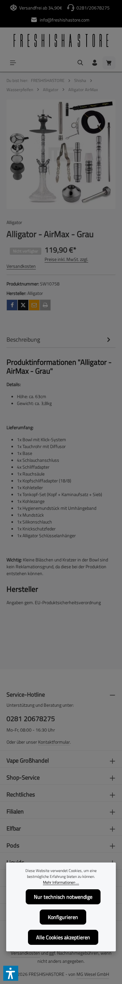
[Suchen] (80, 62)
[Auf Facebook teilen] (12, 305)
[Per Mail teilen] (34, 305)
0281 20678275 (31, 719)
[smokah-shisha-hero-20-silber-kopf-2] (61, 154)
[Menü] (13, 62)
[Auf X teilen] (23, 305)
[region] (61, 154)
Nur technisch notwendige (63, 897)
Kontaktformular (54, 741)
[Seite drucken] (45, 305)
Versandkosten (25, 952)
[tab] (59, 339)
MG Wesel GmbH (92, 974)
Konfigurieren (63, 917)
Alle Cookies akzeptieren (63, 937)
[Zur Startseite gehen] (61, 40)
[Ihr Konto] (94, 62)
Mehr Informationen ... (61, 882)
